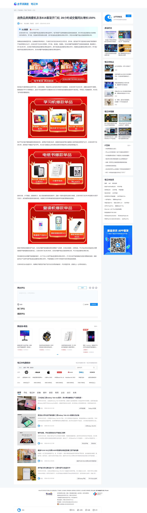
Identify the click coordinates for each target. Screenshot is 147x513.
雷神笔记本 (108, 189)
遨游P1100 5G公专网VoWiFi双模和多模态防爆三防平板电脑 (86, 461)
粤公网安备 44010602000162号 (66, 504)
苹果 (28, 367)
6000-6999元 (70, 382)
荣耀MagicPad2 (117, 199)
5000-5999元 (59, 382)
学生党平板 (85, 443)
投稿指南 (69, 490)
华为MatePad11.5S (123, 215)
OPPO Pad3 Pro (109, 206)
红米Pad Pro (125, 219)
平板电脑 (20, 10)
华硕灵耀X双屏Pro (37, 377)
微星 (106, 183)
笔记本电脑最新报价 (92, 362)
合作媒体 (64, 490)
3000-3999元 (37, 382)
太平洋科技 (21, 4)
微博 (93, 288)
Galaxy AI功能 (92, 408)
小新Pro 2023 (48, 377)
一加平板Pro (108, 199)
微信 (96, 288)
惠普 (24, 367)
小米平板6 (115, 193)
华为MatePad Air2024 (110, 215)
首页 (15, 10)
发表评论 (94, 304)
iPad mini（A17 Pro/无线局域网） (113, 209)
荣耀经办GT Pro (119, 206)
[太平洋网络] (49, 493)
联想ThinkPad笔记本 (110, 186)
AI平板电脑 (82, 408)
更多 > (129, 145)
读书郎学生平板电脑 (110, 196)
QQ (90, 288)
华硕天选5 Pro (108, 202)
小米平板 (114, 189)
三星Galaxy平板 (81, 478)
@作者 (86, 304)
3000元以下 (26, 382)
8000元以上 (92, 382)
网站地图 (93, 490)
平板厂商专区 (27, 10)
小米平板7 (126, 202)
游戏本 (32, 367)
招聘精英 (88, 490)
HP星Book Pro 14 (59, 377)
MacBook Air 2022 (70, 377)
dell (110, 183)
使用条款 (74, 490)
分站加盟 (83, 490)
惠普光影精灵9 (92, 377)
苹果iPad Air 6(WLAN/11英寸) (112, 219)
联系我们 (79, 490)
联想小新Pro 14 (118, 202)
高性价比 (93, 443)
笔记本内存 (108, 193)
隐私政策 (54, 490)
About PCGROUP (43, 490)
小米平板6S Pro (121, 196)
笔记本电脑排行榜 (80, 362)
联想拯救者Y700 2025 (110, 212)
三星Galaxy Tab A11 (90, 426)
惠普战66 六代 (26, 377)
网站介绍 (49, 490)
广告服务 (59, 490)
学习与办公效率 (93, 478)
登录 (82, 287)
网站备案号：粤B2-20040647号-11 (65, 499)
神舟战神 (114, 183)
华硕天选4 (81, 377)
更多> (95, 326)
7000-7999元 (81, 382)
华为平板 (119, 186)
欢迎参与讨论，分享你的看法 (27, 293)
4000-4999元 (48, 382)
